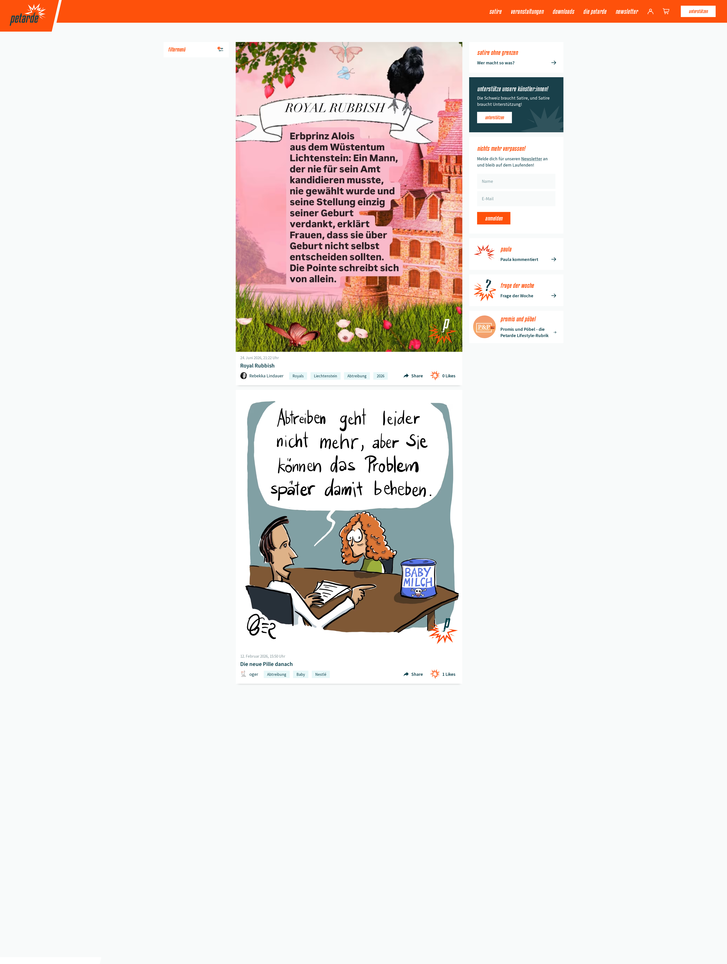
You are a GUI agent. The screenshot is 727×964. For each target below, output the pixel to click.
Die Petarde (594, 11)
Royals (298, 375)
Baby (300, 674)
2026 (380, 375)
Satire (495, 11)
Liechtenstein (325, 375)
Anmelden (493, 218)
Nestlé (320, 674)
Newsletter (626, 11)
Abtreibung (357, 375)
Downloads (563, 11)
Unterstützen (698, 11)
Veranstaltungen (527, 11)
